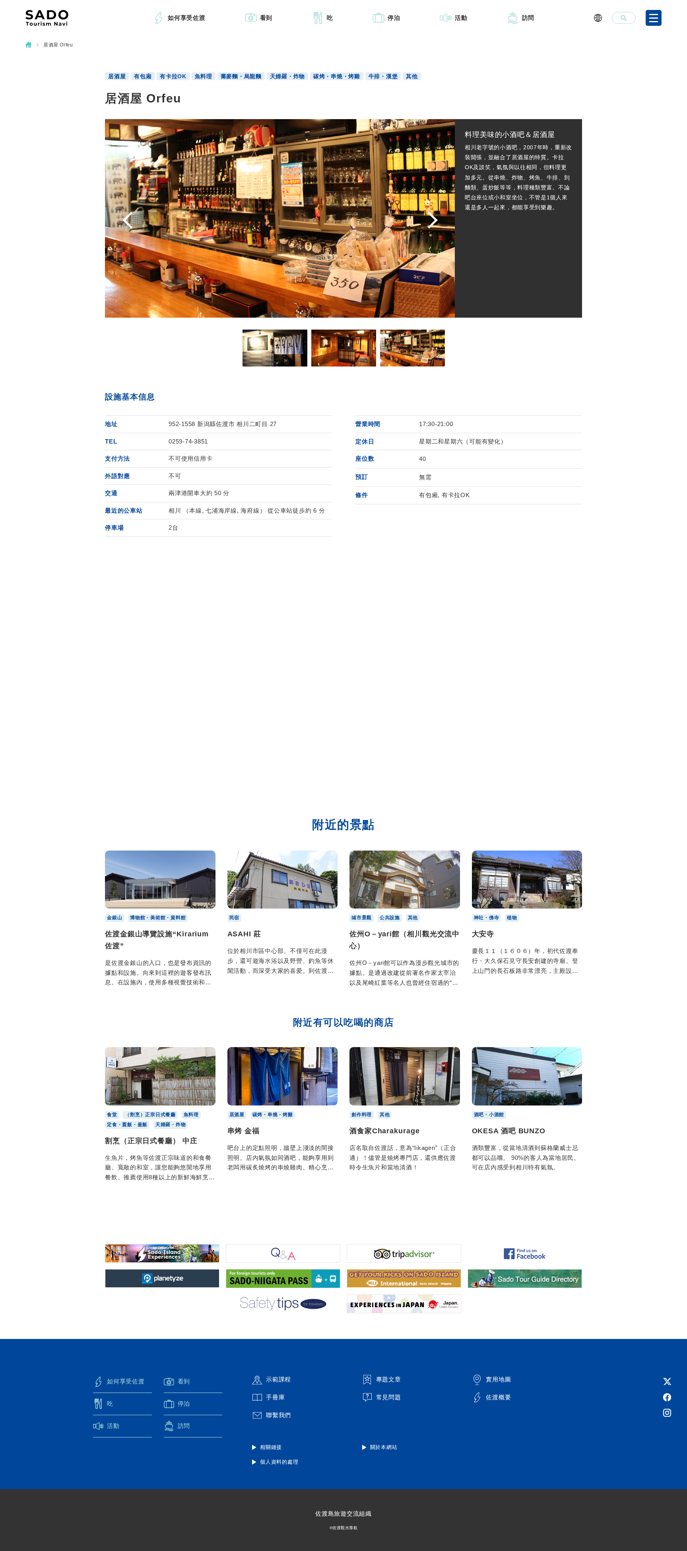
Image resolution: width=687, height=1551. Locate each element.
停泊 (394, 17)
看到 (266, 17)
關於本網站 (384, 1447)
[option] (275, 348)
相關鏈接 (271, 1447)
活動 (461, 17)
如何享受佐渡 (187, 17)
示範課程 (278, 1379)
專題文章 (388, 1379)
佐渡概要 (498, 1397)
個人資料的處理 (279, 1462)
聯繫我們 (278, 1415)
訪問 (528, 17)
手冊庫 (275, 1397)
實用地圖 (498, 1379)
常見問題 (388, 1397)
